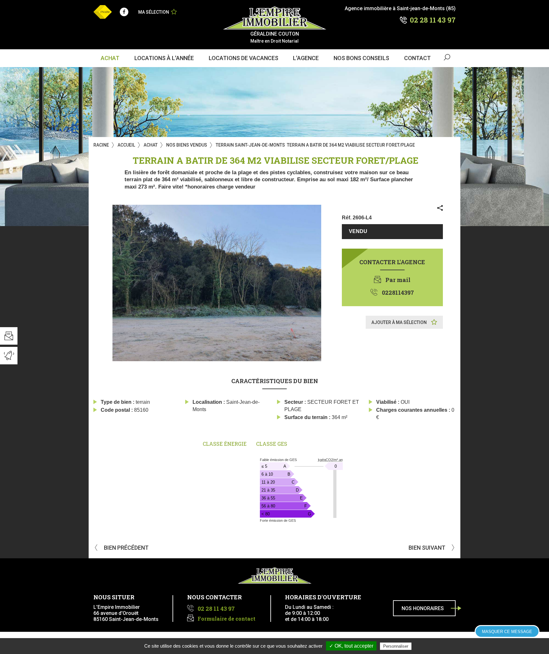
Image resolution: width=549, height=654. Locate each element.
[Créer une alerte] (8, 355)
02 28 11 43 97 (433, 19)
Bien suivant (428, 547)
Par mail (397, 280)
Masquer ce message (507, 631)
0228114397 (398, 292)
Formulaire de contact (226, 618)
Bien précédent (126, 547)
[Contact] (8, 336)
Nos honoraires (423, 608)
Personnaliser (395, 646)
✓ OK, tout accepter (351, 646)
